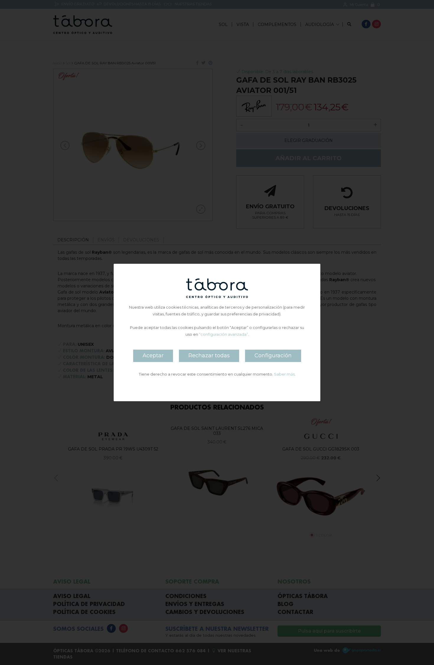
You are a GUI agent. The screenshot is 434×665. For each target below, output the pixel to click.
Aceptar (153, 355)
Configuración (273, 355)
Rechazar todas (209, 355)
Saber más (284, 374)
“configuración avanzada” (223, 334)
